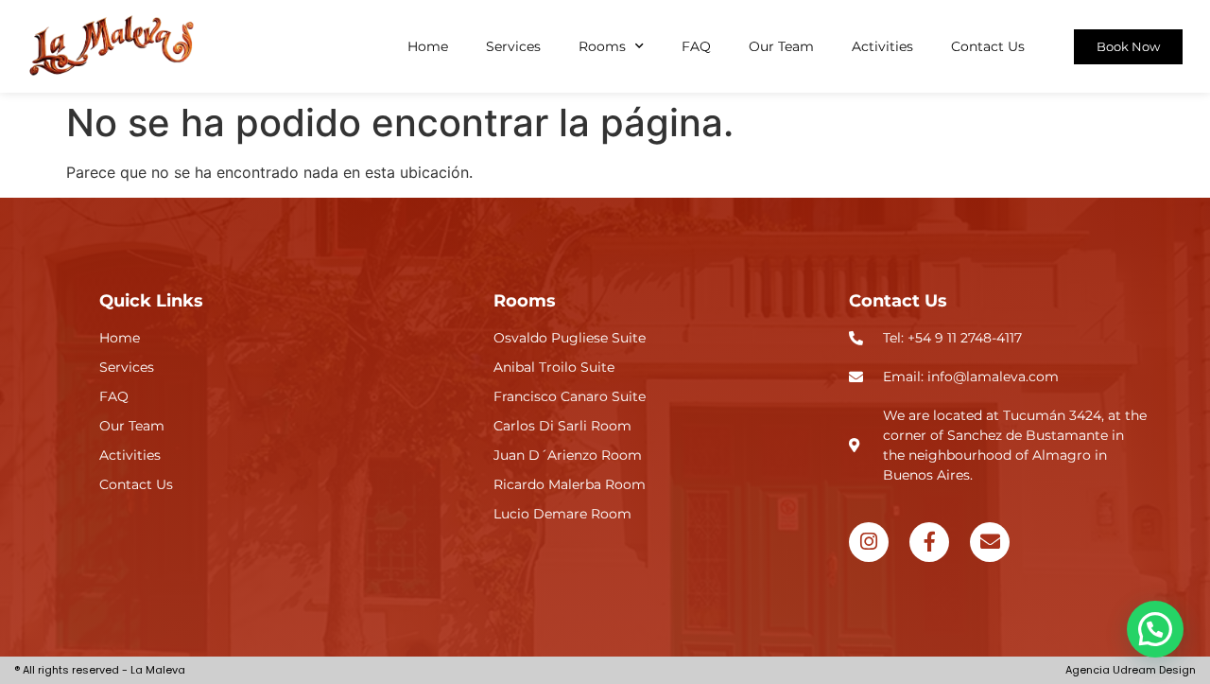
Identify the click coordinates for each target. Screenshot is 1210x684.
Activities (882, 46)
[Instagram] (869, 542)
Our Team (781, 46)
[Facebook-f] (929, 542)
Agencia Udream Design (1130, 669)
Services (513, 46)
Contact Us (988, 46)
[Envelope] (990, 542)
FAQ (696, 46)
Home (427, 46)
